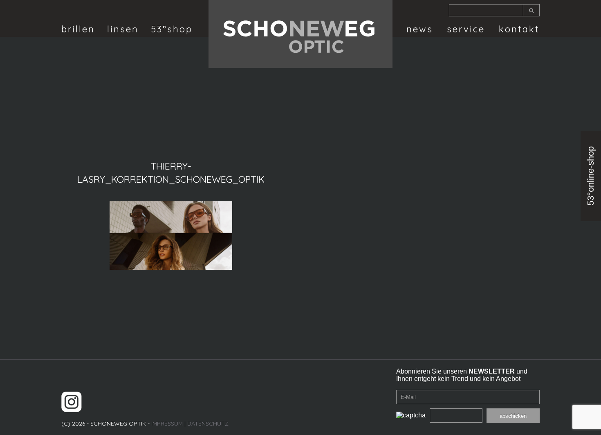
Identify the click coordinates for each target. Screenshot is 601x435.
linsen (123, 29)
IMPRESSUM (167, 423)
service (466, 29)
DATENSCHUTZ (208, 423)
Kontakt (519, 29)
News (419, 29)
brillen (78, 29)
